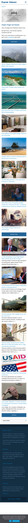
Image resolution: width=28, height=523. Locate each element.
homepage (10, 37)
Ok (10, 521)
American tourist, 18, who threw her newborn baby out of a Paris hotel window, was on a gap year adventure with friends (13, 344)
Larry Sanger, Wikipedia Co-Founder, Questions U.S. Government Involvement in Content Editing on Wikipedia (14, 403)
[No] (26, 518)
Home (3, 6)
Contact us (5, 493)
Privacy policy (16, 521)
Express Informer (9, 2)
